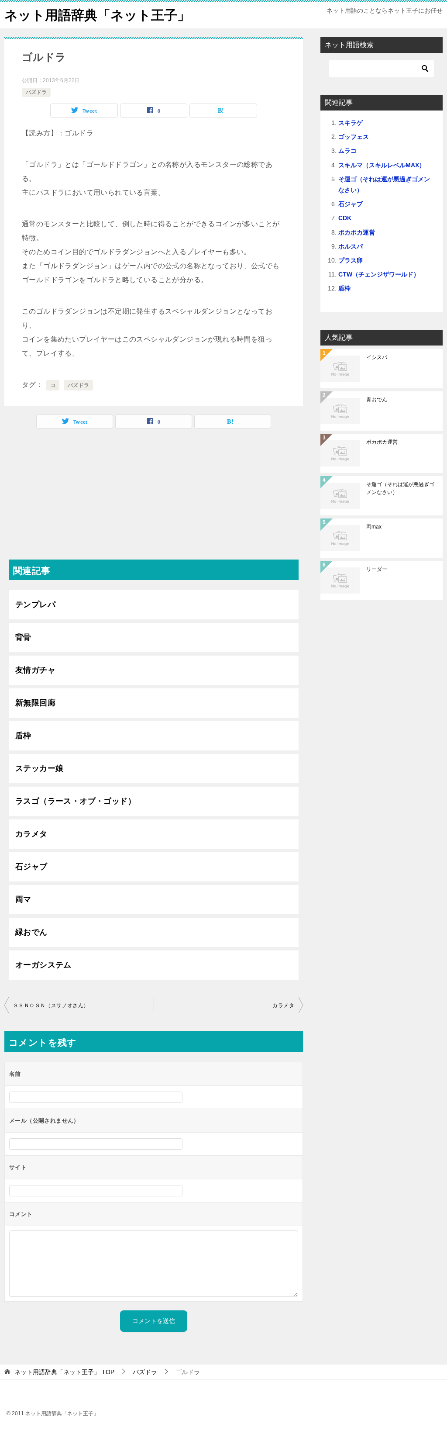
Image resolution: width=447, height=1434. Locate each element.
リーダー (376, 569)
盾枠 (23, 735)
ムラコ (347, 150)
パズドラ (36, 92)
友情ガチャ (35, 670)
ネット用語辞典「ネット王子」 (97, 15)
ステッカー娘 (39, 768)
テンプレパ (35, 604)
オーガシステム (43, 965)
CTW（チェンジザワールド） (378, 274)
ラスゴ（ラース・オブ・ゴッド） (75, 801)
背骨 (23, 637)
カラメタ (31, 833)
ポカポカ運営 (356, 232)
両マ (23, 899)
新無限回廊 (35, 702)
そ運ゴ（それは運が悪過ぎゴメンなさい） (400, 488)
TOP (64, 1371)
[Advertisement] (153, 498)
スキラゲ (350, 122)
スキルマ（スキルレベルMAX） (381, 165)
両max (374, 527)
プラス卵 (350, 260)
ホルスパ (350, 246)
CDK (344, 217)
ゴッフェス (353, 136)
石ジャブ (31, 866)
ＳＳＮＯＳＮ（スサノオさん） (51, 1005)
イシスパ (376, 357)
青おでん (376, 400)
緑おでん (31, 932)
